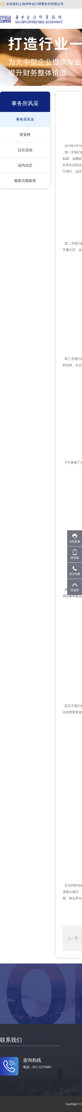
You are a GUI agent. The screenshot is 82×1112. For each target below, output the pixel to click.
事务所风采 (25, 119)
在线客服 (74, 541)
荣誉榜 (25, 135)
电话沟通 (74, 574)
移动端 (75, 557)
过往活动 (25, 150)
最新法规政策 (25, 181)
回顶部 (75, 590)
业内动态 (25, 165)
